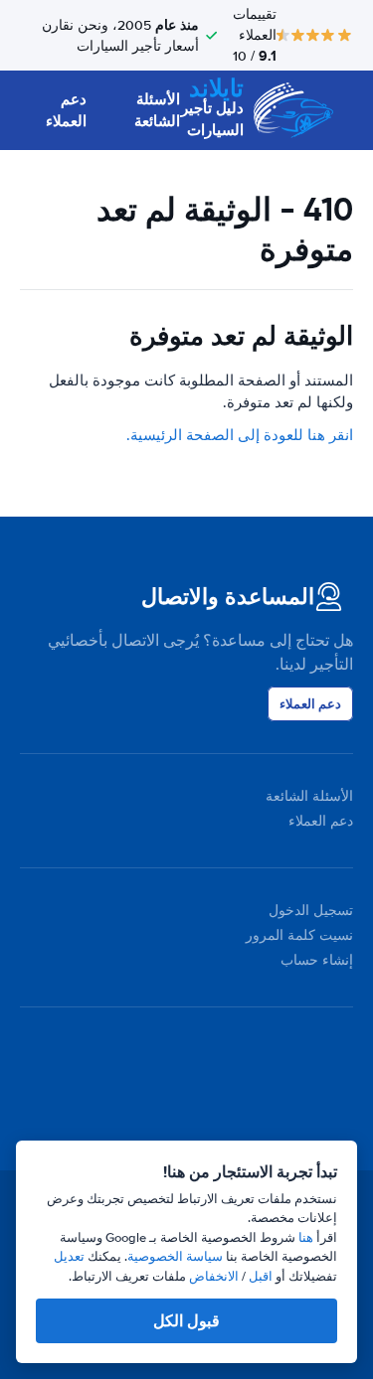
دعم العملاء (66, 110)
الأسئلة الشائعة (157, 110)
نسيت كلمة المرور (299, 935)
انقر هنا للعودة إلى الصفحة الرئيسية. (239, 435)
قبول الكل (186, 1320)
